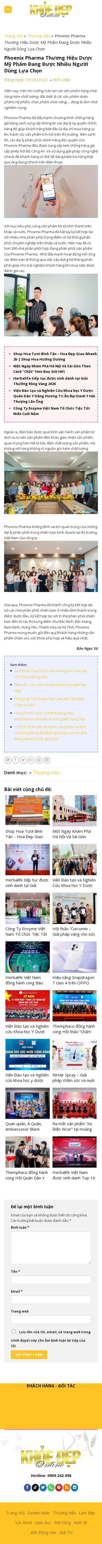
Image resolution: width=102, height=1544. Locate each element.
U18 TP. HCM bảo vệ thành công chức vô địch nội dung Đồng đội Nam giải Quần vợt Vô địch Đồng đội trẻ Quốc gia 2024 (51, 732)
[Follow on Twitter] (43, 1487)
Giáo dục (43, 1522)
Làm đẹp (87, 1512)
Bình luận (20, 1227)
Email (17, 1291)
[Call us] (50, 1487)
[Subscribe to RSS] (66, 1487)
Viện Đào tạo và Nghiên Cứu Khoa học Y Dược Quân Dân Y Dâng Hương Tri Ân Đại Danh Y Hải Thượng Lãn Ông (54, 396)
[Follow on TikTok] (35, 1487)
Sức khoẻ (23, 1522)
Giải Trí (65, 1532)
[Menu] (8, 9)
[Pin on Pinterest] (39, 760)
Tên (15, 1272)
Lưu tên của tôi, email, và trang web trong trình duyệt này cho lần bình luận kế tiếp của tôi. (51, 1339)
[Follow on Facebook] (27, 1487)
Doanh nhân (39, 1512)
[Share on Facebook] (15, 760)
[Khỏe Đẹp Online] (51, 9)
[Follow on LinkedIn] (74, 1487)
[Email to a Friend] (31, 760)
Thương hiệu (38, 35)
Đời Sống (62, 1522)
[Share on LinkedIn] (47, 760)
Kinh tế (80, 1522)
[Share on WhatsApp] (7, 760)
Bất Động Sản (43, 1532)
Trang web (20, 1311)
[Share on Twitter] (23, 760)
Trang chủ (13, 35)
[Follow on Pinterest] (58, 1487)
